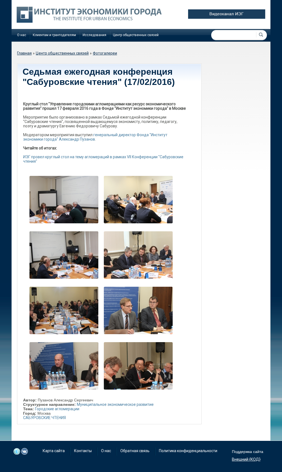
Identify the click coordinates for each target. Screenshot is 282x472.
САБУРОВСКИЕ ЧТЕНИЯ (44, 417)
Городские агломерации (57, 409)
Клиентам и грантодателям (54, 35)
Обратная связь (135, 451)
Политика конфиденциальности (188, 451)
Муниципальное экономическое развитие (115, 404)
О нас (21, 35)
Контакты (83, 451)
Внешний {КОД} (246, 459)
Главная (24, 53)
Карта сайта (54, 451)
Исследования (94, 35)
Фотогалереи (105, 53)
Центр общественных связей (136, 35)
